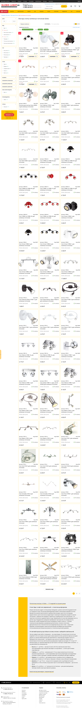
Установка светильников (44, 691)
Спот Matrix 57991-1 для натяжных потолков (46, 411)
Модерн (6, 66)
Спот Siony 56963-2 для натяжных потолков (70, 78)
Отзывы (25, 1)
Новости (40, 700)
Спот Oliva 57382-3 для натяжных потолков (70, 300)
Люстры (39, 29)
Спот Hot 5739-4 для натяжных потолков (48, 466)
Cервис (41, 688)
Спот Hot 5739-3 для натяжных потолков (27, 466)
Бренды (45, 1)
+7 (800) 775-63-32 (32, 6)
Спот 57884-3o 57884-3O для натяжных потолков (69, 161)
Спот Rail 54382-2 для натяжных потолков (28, 133)
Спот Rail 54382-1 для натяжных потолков (70, 106)
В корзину (32, 56)
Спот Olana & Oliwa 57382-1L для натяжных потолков (28, 300)
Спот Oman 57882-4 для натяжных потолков (67, 272)
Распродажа (24, 694)
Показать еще (49, 589)
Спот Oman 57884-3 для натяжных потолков (25, 244)
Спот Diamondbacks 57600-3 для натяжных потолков (70, 550)
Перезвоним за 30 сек (49, 4)
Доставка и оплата (5, 1)
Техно (5, 70)
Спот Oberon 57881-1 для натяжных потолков (68, 355)
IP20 (5, 92)
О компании (25, 688)
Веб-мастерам (42, 695)
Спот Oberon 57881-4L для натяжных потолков (47, 355)
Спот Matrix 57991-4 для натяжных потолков (25, 439)
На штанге (6, 50)
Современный (7, 68)
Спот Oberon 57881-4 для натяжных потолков (68, 383)
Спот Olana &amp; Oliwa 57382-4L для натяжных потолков (49, 300)
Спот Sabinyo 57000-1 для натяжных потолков (47, 106)
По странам (24, 693)
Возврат (19, 1)
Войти (79, 1)
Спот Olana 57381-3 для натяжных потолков (70, 328)
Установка (31, 1)
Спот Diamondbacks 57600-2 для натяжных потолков (49, 550)
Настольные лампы (8, 32)
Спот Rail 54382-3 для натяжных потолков (49, 133)
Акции (23, 697)
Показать (8, 114)
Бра (5, 28)
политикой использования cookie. (64, 703)
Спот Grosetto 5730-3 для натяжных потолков (26, 494)
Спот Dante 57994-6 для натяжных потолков (70, 577)
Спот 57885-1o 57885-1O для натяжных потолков (48, 189)
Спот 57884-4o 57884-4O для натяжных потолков (27, 189)
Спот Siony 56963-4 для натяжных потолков (49, 78)
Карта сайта (24, 698)
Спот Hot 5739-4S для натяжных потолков (70, 466)
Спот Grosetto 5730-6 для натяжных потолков (47, 494)
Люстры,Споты (14, 15)
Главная (3, 15)
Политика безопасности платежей (63, 697)
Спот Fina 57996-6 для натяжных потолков (28, 550)
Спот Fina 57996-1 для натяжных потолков (70, 494)
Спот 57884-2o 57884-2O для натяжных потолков (48, 161)
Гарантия (14, 1)
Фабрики (23, 691)
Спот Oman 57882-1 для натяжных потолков (67, 244)
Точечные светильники (9, 41)
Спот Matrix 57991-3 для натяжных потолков (25, 411)
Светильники (7, 34)
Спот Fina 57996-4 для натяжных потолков (70, 522)
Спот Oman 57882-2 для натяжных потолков (25, 272)
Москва (30, 4)
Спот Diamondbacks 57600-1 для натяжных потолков (70, 50)
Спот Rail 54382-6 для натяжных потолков (28, 161)
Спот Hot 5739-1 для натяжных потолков (69, 439)
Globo (6, 99)
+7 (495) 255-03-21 (32, 7)
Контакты (51, 1)
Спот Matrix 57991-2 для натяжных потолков (67, 411)
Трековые (6, 57)
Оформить (75, 682)
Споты (46, 29)
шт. (67, 682)
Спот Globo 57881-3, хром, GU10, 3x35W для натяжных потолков (49, 383)
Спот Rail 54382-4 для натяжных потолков (70, 133)
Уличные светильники (9, 43)
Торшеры (6, 38)
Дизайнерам (38, 1)
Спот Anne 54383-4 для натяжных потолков (28, 78)
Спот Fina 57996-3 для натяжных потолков (49, 522)
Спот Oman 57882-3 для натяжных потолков (46, 272)
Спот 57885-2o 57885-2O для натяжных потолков (69, 189)
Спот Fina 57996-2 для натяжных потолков (28, 522)
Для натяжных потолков (27, 29)
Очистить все (76, 27)
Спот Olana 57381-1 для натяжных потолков (28, 328)
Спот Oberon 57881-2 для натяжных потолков (26, 383)
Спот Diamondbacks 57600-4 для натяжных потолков (28, 577)
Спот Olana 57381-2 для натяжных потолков (49, 328)
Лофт (5, 64)
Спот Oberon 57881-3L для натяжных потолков (26, 355)
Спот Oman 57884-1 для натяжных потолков (67, 217)
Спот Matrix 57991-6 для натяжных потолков (46, 439)
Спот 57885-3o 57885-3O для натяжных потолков (27, 217)
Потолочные (7, 54)
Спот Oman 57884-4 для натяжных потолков (46, 244)
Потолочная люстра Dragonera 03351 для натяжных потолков (48, 577)
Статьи (40, 701)
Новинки (23, 695)
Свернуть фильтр (24, 24)
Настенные (7, 52)
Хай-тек (6, 72)
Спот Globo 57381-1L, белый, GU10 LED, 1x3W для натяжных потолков (48, 50)
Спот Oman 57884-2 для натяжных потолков (25, 50)
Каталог (5, 11)
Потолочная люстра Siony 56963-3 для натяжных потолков (28, 106)
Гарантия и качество (43, 693)
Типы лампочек (42, 702)
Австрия (6, 106)
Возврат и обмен (42, 694)
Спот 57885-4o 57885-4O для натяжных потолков (48, 217)
